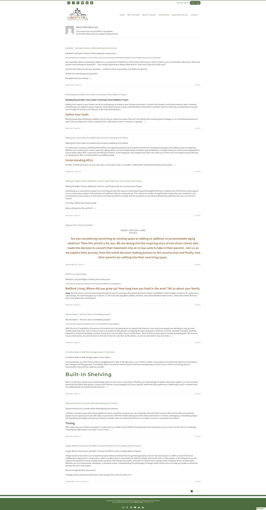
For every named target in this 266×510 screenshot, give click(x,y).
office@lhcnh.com (149, 502)
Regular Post (78, 85)
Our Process (78, 481)
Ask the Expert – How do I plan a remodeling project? (88, 314)
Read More (198, 85)
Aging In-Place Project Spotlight (79, 225)
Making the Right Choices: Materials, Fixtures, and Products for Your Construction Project (103, 181)
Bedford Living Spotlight (76, 274)
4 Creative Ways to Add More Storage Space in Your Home (90, 352)
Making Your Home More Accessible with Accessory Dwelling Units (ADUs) (96, 137)
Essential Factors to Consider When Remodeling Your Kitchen (91, 403)
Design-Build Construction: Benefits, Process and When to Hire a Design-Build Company (103, 445)
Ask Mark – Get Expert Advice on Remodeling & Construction (91, 48)
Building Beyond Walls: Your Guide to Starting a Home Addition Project (96, 94)
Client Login (195, 3)
